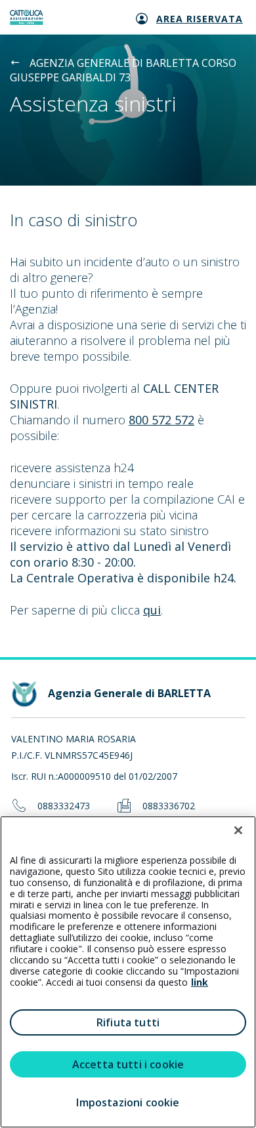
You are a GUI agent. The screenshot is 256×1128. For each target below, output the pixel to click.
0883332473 (63, 806)
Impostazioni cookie (127, 1102)
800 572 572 (161, 420)
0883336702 (168, 806)
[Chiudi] (238, 830)
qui (152, 610)
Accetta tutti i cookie (128, 1064)
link (199, 982)
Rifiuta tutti (128, 1022)
